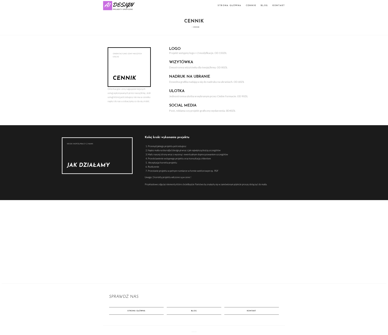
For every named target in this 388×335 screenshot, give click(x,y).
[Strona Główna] (189, 27)
